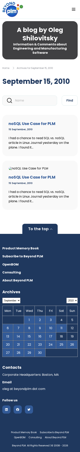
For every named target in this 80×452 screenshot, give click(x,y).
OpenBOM (10, 264)
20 (8, 344)
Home (5, 68)
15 (29, 336)
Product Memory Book (20, 248)
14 (18, 336)
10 (50, 328)
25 (61, 344)
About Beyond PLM (17, 280)
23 (40, 344)
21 (18, 344)
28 (18, 352)
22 (29, 344)
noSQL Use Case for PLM (32, 123)
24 (51, 344)
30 (40, 352)
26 (72, 344)
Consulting (11, 272)
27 (8, 352)
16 (39, 336)
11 (62, 328)
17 (50, 336)
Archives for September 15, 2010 (35, 68)
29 (29, 352)
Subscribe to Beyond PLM (22, 256)
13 (7, 336)
